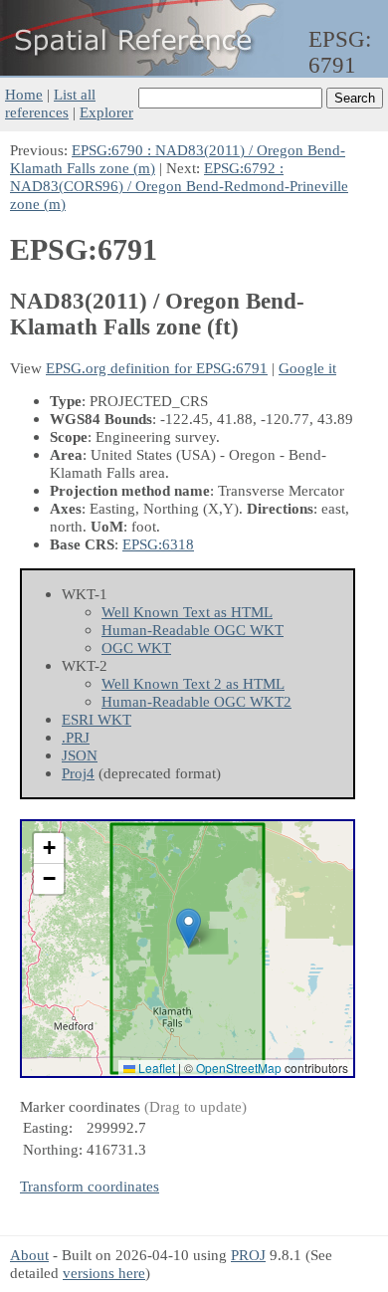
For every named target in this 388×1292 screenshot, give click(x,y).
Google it (307, 367)
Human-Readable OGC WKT (192, 629)
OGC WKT (136, 647)
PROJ (248, 1254)
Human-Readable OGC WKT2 (196, 701)
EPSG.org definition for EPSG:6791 (157, 367)
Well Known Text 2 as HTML (193, 683)
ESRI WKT (96, 719)
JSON (79, 755)
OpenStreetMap (239, 1067)
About (29, 1254)
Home (24, 94)
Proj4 (78, 772)
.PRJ (76, 737)
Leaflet (155, 1067)
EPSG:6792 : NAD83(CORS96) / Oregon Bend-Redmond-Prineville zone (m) (179, 185)
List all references (50, 103)
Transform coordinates (89, 1186)
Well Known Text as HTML (187, 611)
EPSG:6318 (158, 544)
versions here (104, 1272)
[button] (188, 928)
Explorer (106, 112)
